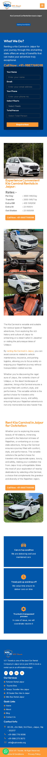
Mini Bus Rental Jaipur (15, 697)
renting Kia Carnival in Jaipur (20, 351)
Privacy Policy (34, 754)
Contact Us (11, 717)
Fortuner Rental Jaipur (15, 682)
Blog (8, 713)
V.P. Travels (18, 750)
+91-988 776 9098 (17, 734)
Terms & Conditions (15, 754)
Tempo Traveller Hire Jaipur (17, 689)
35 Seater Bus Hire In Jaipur (18, 693)
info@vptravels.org (17, 742)
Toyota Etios (11, 685)
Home (8, 705)
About (8, 709)
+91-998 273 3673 (16, 738)
